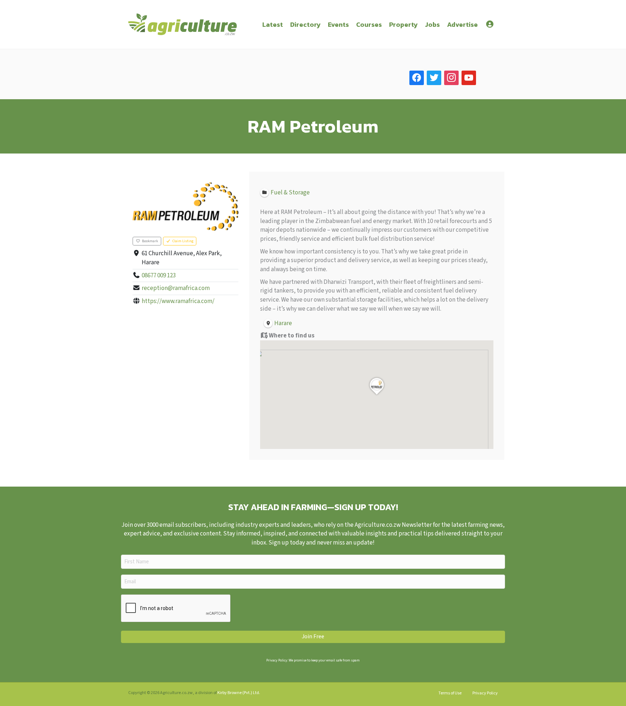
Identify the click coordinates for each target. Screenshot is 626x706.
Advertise (462, 24)
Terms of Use (450, 693)
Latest (272, 24)
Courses (369, 24)
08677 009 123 (159, 275)
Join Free (313, 636)
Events (338, 24)
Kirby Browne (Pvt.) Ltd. (238, 693)
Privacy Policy (485, 693)
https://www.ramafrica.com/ (178, 301)
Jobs (432, 24)
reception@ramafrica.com (176, 288)
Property (403, 24)
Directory (305, 24)
